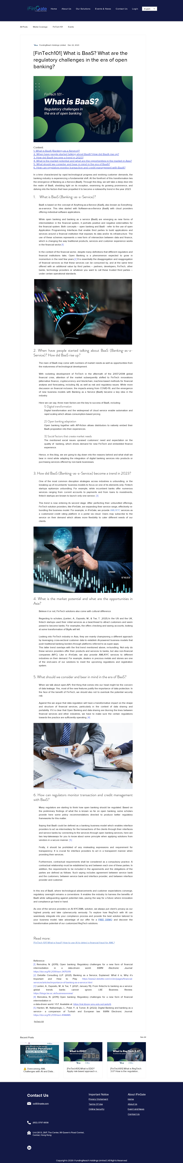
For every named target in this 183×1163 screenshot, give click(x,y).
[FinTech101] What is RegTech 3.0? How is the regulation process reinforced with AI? (125, 1070)
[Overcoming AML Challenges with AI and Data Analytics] (39, 1053)
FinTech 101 (58, 27)
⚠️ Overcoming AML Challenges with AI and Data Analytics (38, 1070)
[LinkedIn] (29, 1148)
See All (143, 1037)
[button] (83, 8)
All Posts (24, 27)
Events (71, 27)
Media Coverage (40, 27)
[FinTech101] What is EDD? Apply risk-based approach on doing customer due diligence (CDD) (82, 1070)
